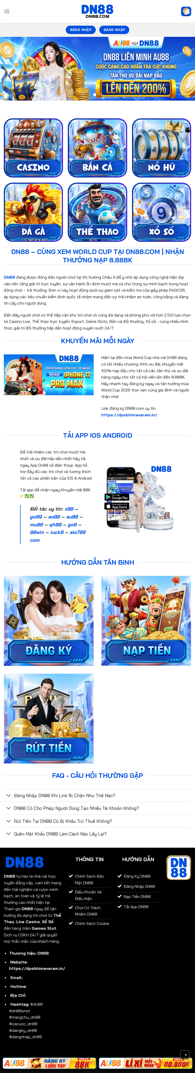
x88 (68, 509)
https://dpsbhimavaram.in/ (129, 414)
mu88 (36, 525)
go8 (72, 525)
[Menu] (7, 11)
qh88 (55, 525)
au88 (72, 517)
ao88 (54, 517)
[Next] (184, 68)
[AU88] (49, 1063)
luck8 (56, 532)
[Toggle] (9, 796)
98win (37, 532)
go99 (36, 517)
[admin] (97, 11)
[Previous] (10, 68)
